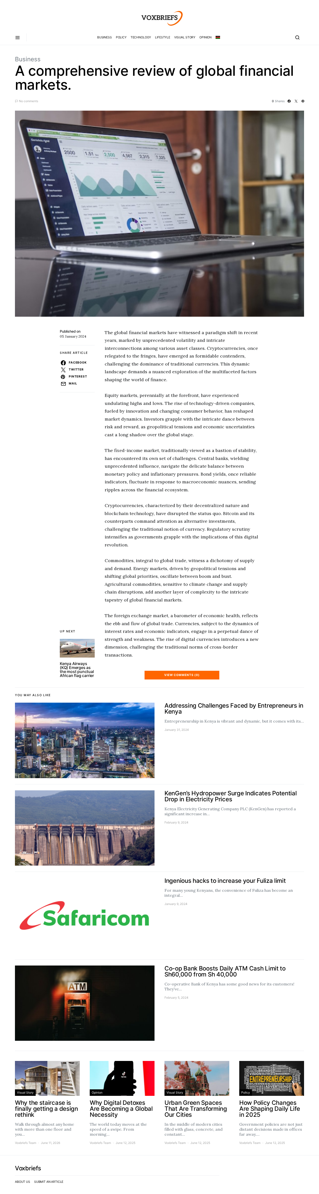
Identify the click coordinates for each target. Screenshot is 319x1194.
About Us (22, 1182)
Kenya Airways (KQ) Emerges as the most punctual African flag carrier (77, 669)
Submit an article (48, 1182)
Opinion (205, 37)
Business (104, 37)
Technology (141, 37)
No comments (28, 101)
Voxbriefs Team (25, 1143)
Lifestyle (162, 37)
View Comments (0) (182, 675)
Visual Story (184, 37)
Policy (121, 37)
